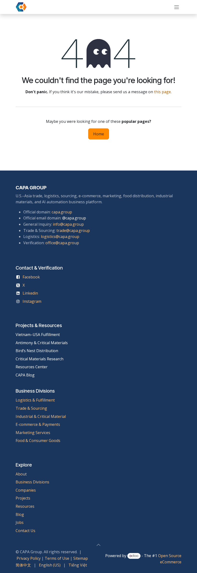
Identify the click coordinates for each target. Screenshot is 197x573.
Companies (26, 490)
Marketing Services (33, 432)
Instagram (32, 301)
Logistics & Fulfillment (35, 400)
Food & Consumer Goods (38, 440)
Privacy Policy (29, 558)
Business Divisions (32, 482)
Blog (20, 514)
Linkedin (30, 293)
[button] (98, 545)
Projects (23, 498)
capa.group (62, 212)
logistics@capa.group (60, 236)
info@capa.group (68, 224)
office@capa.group (62, 242)
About (21, 474)
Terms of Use (57, 558)
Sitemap (80, 558)
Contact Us (25, 530)
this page (162, 91)
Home (98, 134)
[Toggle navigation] (176, 7)
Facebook (31, 277)
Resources (25, 506)
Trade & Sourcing (31, 408)
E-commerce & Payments (38, 424)
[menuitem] (23, 565)
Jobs (20, 522)
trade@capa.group (73, 230)
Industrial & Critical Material (41, 416)
